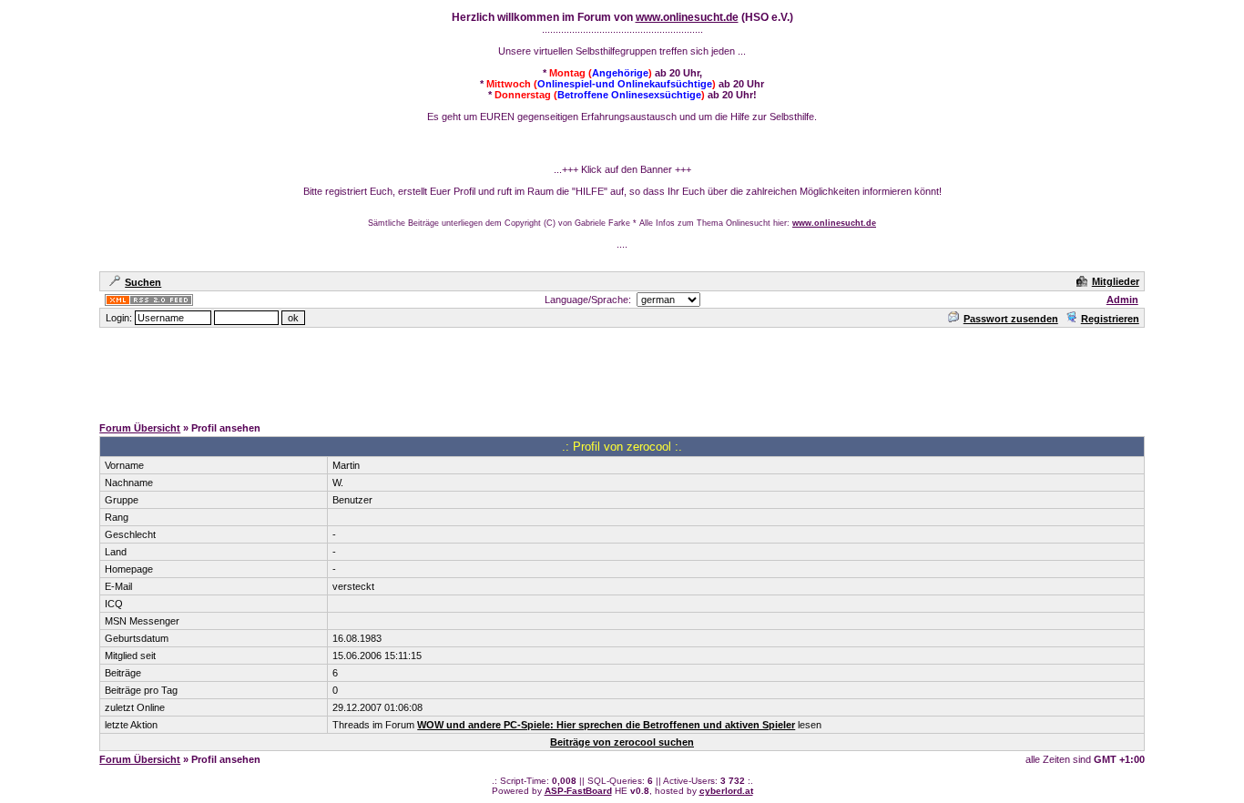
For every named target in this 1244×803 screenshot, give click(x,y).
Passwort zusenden (1011, 318)
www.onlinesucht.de (687, 17)
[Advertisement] (622, 371)
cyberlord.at (726, 791)
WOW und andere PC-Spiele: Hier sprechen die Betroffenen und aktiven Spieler (606, 724)
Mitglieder (1115, 281)
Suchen (143, 282)
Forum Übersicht (139, 427)
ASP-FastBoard (578, 791)
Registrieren (1110, 318)
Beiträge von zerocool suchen (622, 742)
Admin (1122, 299)
